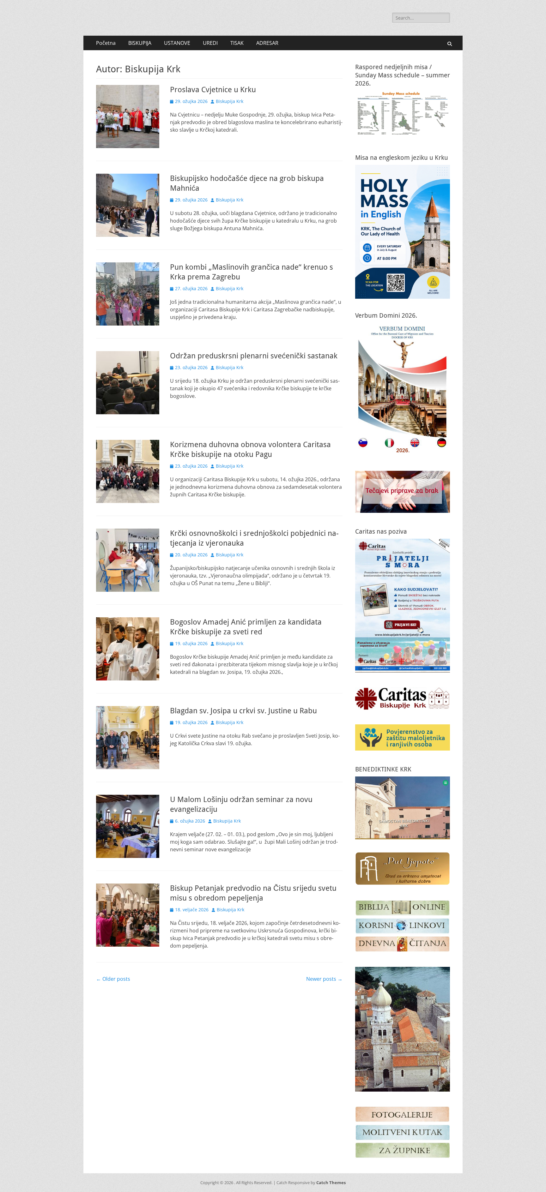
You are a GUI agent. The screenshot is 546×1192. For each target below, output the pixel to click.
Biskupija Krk (229, 101)
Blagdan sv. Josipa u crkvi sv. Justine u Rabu (243, 710)
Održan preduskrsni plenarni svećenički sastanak (253, 355)
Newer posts (324, 978)
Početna (106, 42)
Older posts (113, 978)
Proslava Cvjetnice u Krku (213, 89)
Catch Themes (331, 1182)
